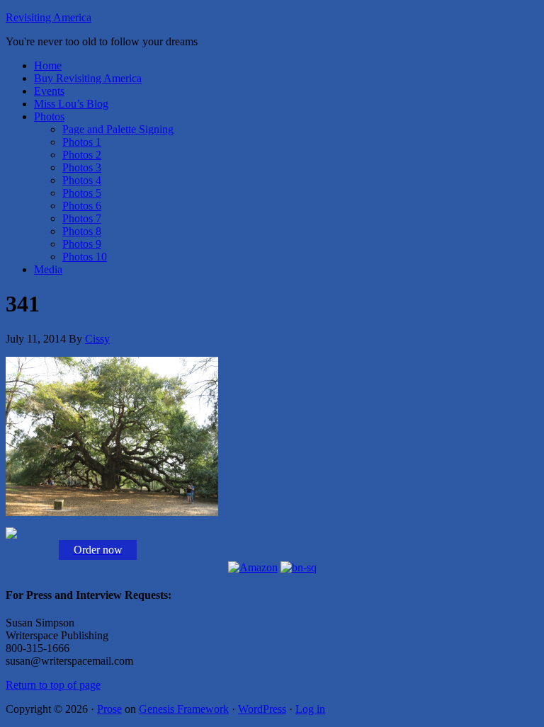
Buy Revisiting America (88, 78)
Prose (109, 709)
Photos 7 (81, 218)
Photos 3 (81, 167)
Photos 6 (81, 206)
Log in (310, 709)
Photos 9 (81, 244)
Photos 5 (81, 193)
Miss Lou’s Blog (71, 104)
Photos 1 (81, 142)
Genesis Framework (184, 709)
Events (49, 91)
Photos (49, 116)
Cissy (97, 339)
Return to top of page (53, 685)
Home (48, 65)
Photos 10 (84, 257)
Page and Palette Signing (118, 129)
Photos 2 (81, 155)
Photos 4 (81, 180)
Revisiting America (48, 17)
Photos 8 (81, 231)
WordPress (262, 709)
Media (48, 269)
